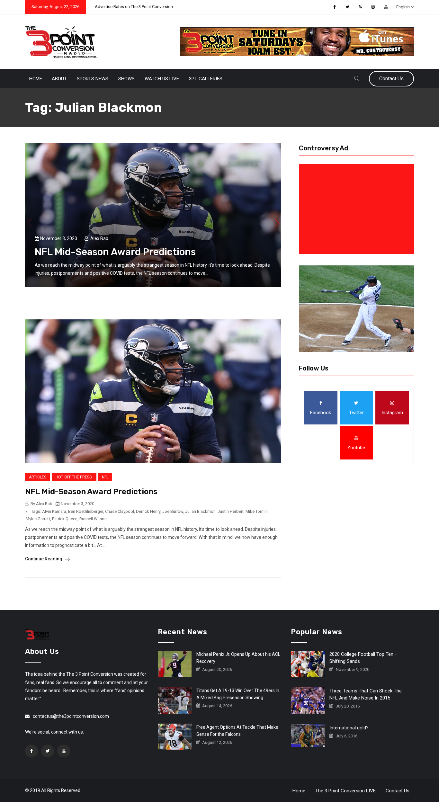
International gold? (349, 728)
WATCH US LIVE (162, 79)
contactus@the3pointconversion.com (71, 716)
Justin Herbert (231, 511)
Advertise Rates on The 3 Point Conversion (134, 6)
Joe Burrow (172, 511)
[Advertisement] (357, 209)
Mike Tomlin (257, 511)
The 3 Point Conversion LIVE (345, 791)
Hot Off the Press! (74, 477)
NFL (105, 477)
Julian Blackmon (200, 511)
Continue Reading (44, 558)
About (59, 79)
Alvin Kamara (54, 511)
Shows (126, 79)
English (403, 6)
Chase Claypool (119, 511)
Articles (37, 477)
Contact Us (391, 79)
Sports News (92, 79)
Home (35, 79)
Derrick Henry (148, 511)
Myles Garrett (38, 518)
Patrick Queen (64, 518)
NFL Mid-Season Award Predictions (115, 252)
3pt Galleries (205, 79)
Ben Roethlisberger (85, 511)
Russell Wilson (93, 518)
